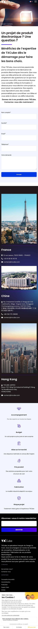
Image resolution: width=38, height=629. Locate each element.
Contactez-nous (6, 571)
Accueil (3, 24)
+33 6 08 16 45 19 (10, 259)
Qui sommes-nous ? (7, 569)
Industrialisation (5, 582)
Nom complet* (6, 112)
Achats (3, 590)
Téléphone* (5, 144)
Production (4, 584)
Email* (3, 134)
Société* (4, 123)
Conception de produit (7, 579)
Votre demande (6, 155)
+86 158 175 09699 (11, 314)
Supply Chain (5, 587)
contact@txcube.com (12, 262)
